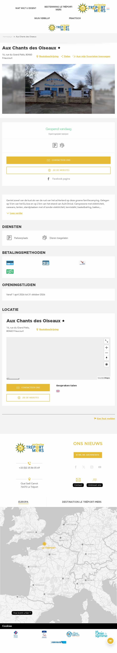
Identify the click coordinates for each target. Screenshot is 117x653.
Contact (78, 485)
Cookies (7, 626)
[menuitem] (25, 8)
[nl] (108, 9)
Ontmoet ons (94, 485)
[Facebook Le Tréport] (76, 467)
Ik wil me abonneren (87, 455)
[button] (102, 8)
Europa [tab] (23, 502)
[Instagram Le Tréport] (92, 467)
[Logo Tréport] (29, 448)
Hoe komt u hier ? (22, 613)
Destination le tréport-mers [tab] (81, 502)
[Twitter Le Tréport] (84, 467)
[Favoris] (98, 9)
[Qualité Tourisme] (44, 634)
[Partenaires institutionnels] (15, 634)
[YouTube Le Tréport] (100, 467)
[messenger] (110, 643)
